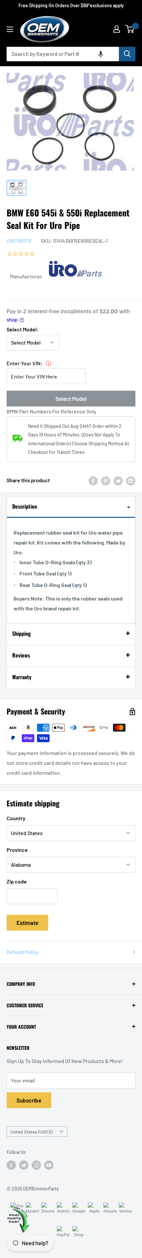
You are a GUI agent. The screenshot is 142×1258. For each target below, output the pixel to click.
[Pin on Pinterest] (105, 480)
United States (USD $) (31, 1131)
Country (16, 818)
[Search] (127, 54)
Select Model (71, 398)
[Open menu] (10, 29)
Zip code (17, 881)
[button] (100, 54)
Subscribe (29, 1100)
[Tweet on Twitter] (118, 480)
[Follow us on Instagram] (36, 1165)
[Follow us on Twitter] (23, 1165)
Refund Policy (23, 952)
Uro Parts (19, 241)
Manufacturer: (27, 276)
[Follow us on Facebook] (11, 1165)
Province (17, 850)
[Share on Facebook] (93, 480)
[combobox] (63, 54)
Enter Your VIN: (25, 363)
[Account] (116, 29)
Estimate (27, 922)
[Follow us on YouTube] (48, 1165)
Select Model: (23, 329)
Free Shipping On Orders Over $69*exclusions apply (71, 5)
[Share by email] (130, 480)
